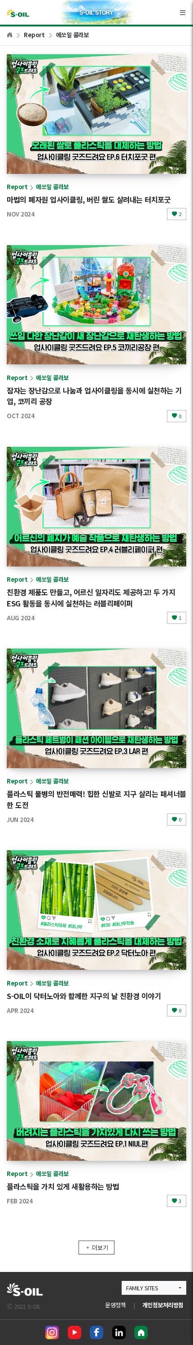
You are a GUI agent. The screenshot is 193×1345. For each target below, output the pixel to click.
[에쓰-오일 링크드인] (119, 1332)
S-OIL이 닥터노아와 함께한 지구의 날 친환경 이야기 (84, 995)
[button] (154, 1288)
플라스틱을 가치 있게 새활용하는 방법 (63, 1186)
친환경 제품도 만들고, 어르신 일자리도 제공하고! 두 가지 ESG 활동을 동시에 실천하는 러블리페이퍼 (91, 598)
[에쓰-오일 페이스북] (96, 1332)
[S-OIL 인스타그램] (52, 1332)
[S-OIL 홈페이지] (141, 1332)
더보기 (100, 1247)
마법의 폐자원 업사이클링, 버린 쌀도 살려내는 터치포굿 (89, 199)
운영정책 (115, 1305)
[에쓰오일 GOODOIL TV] (74, 1332)
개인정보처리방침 (163, 1305)
